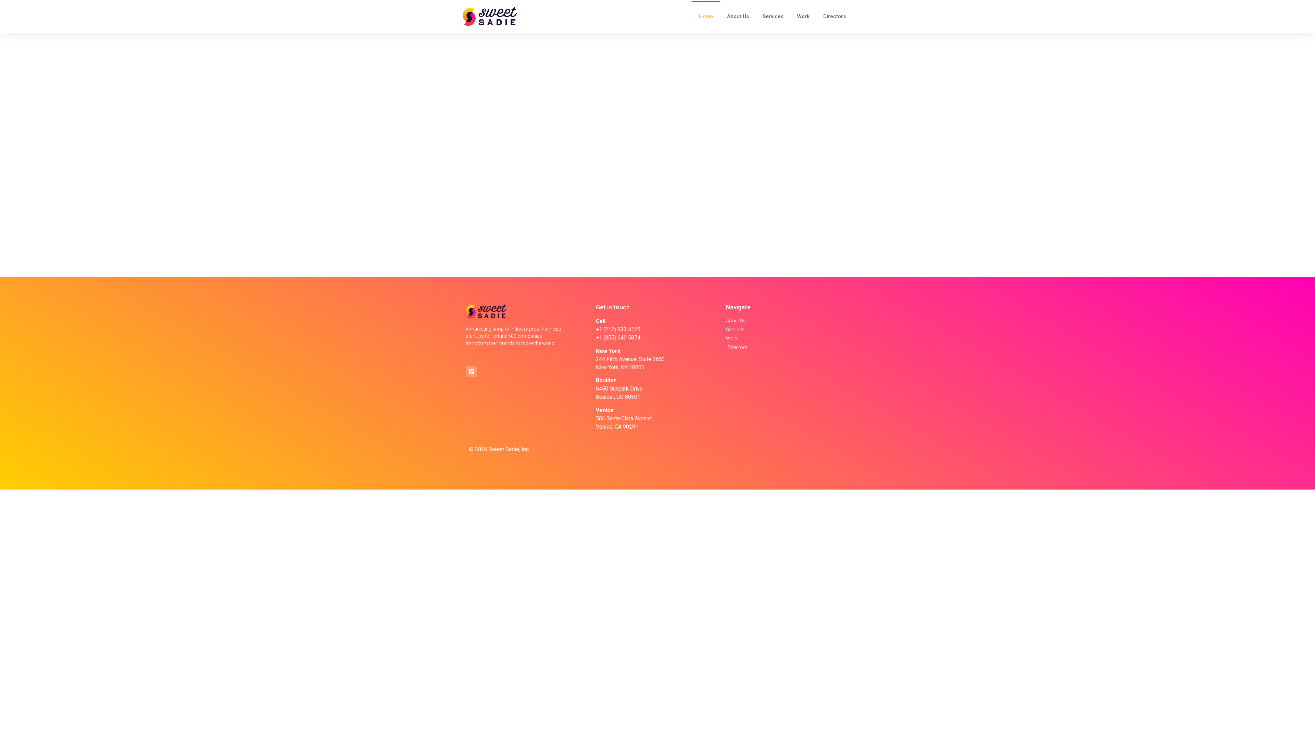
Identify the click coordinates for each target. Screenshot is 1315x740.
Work (803, 16)
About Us (738, 16)
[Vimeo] (471, 371)
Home (706, 16)
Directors (834, 16)
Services (773, 16)
